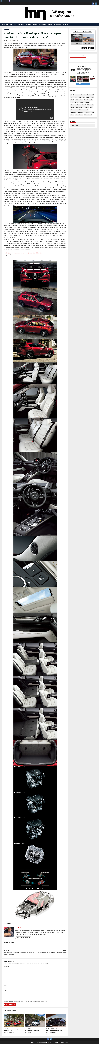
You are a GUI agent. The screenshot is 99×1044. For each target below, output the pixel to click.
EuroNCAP (86, 99)
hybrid (81, 102)
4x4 (76, 94)
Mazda (78, 104)
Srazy (72, 114)
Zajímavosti (42, 24)
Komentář (7, 966)
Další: (51, 952)
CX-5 (8, 948)
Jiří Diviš (7, 40)
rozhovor (86, 107)
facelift (76, 102)
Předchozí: (19, 952)
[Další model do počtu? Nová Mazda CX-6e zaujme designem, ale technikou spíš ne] (56, 1020)
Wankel (90, 114)
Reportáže (21, 24)
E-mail (6, 990)
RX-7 (72, 109)
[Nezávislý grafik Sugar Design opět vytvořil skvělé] (73, 79)
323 (84, 94)
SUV (76, 114)
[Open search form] (96, 24)
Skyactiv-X (80, 112)
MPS (88, 104)
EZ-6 (72, 102)
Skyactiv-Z (87, 112)
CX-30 (87, 97)
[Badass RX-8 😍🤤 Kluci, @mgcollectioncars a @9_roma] (79, 79)
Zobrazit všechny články (23, 937)
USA (85, 114)
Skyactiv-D (85, 109)
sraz (93, 112)
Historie (35, 24)
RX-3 (91, 107)
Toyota (81, 114)
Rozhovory (13, 24)
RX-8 (76, 109)
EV (91, 99)
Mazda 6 (84, 104)
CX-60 (72, 99)
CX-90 (81, 99)
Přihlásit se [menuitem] (5, 1)
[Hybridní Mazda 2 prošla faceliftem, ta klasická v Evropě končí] (35, 1020)
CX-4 (72, 97)
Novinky (6, 29)
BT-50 (88, 94)
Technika (28, 24)
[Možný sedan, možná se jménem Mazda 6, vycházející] (86, 79)
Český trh (5, 24)
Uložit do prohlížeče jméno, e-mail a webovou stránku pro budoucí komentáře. (26, 1001)
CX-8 (80, 97)
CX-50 (92, 97)
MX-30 (72, 107)
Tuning (50, 24)
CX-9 (84, 97)
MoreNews (57, 1042)
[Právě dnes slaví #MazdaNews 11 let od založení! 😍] (92, 79)
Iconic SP (87, 102)
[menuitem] (1, 1)
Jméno (6, 985)
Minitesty (65, 24)
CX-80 (76, 99)
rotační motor (79, 107)
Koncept (73, 104)
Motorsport (57, 24)
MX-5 (92, 104)
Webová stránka (8, 996)
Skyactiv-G (73, 112)
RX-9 (80, 109)
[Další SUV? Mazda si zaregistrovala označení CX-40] (14, 1020)
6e (81, 94)
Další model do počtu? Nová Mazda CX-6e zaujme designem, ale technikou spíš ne (55, 1030)
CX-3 (93, 94)
